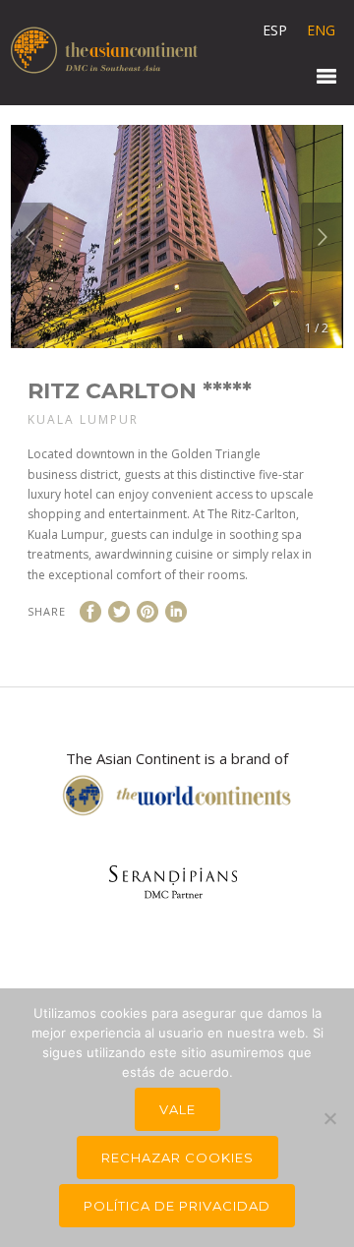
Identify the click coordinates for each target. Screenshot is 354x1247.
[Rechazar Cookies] (329, 1118)
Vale (177, 1109)
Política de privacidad (177, 1206)
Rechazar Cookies (177, 1157)
